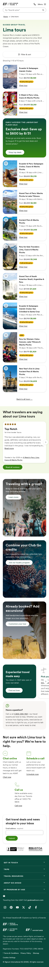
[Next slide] (45, 442)
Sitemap (36, 953)
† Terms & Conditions (11, 953)
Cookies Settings (9, 957)
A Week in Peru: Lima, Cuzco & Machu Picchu (22, 458)
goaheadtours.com (35, 900)
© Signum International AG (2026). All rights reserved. (23, 962)
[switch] (6, 68)
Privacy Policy (26, 953)
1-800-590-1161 (21, 714)
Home (5, 16)
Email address (14, 828)
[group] (24, 442)
